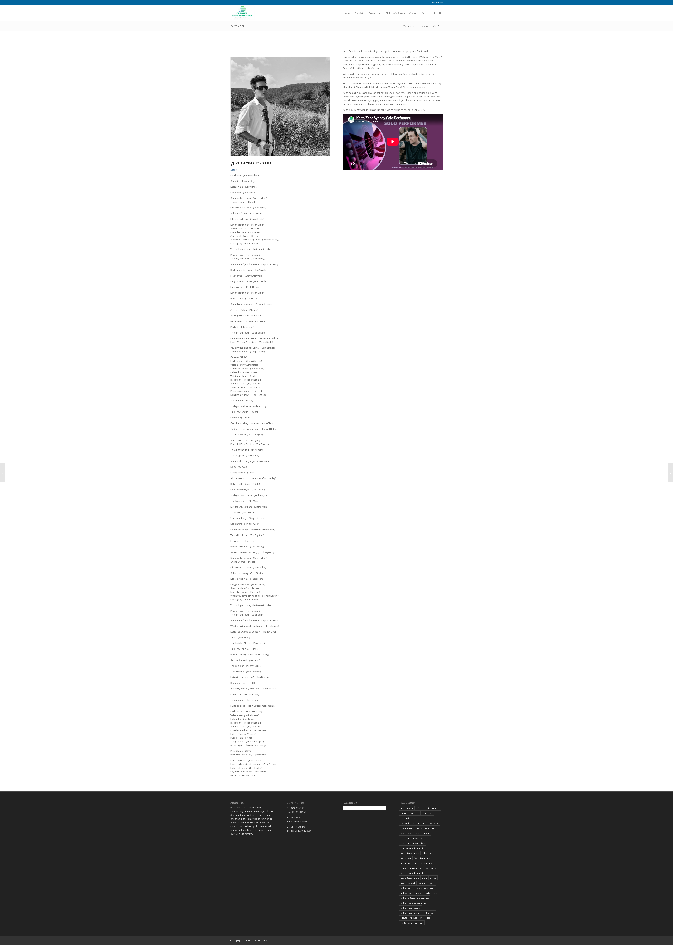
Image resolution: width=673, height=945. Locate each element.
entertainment (422, 833)
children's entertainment (428, 808)
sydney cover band (426, 887)
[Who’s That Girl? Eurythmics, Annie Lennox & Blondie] (2, 472)
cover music (406, 828)
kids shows (406, 858)
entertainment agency (411, 838)
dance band (430, 828)
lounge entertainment (423, 863)
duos (410, 833)
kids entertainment (410, 853)
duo (402, 833)
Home (420, 26)
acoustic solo (407, 808)
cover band (433, 823)
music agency (416, 868)
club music (427, 813)
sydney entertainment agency (415, 897)
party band (431, 868)
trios (428, 917)
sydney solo (429, 913)
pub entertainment (410, 878)
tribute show (416, 917)
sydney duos (406, 893)
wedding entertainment (412, 923)
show (424, 878)
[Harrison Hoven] (670, 472)
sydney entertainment (426, 893)
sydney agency (425, 883)
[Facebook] (434, 13)
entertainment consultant (413, 843)
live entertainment (423, 858)
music (403, 868)
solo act (411, 883)
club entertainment (410, 813)
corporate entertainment (412, 823)
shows (433, 878)
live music (405, 863)
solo (428, 26)
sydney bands (407, 887)
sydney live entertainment (413, 903)
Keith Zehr (237, 26)
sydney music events (410, 913)
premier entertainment (412, 873)
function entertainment (412, 848)
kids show (426, 853)
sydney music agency (411, 907)
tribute (404, 917)
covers (419, 828)
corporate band (408, 818)
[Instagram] (440, 13)
